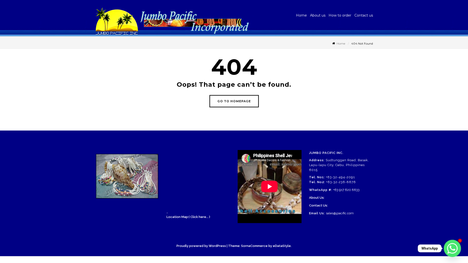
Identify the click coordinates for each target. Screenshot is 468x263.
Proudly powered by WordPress (201, 246)
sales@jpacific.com (340, 213)
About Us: (316, 197)
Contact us (363, 15)
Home (301, 15)
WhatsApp (429, 248)
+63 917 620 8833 (346, 190)
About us (317, 15)
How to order (340, 15)
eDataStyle (282, 246)
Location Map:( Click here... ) (188, 217)
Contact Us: (318, 205)
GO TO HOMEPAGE (234, 101)
